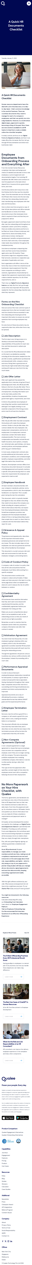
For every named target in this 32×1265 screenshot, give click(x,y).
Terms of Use (6, 1228)
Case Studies (6, 1189)
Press (3, 1202)
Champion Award (7, 1204)
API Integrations (7, 1207)
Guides (4, 1181)
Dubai (4, 1260)
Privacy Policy (6, 1225)
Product (4, 1163)
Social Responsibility (8, 1230)
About (4, 1222)
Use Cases (5, 1166)
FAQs (3, 1176)
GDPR (3, 1233)
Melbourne (5, 1257)
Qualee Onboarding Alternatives (12, 1135)
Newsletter (5, 1199)
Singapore (5, 1254)
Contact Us (5, 1236)
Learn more (9, 977)
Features (5, 1158)
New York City (6, 1252)
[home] (7, 3)
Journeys (5, 1153)
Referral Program (7, 1210)
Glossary (5, 1184)
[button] (29, 3)
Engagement (6, 1155)
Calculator (5, 1187)
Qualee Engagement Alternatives (12, 1132)
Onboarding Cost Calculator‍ (13, 902)
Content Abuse (7, 1213)
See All (26, 933)
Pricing (4, 1161)
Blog (3, 1179)
